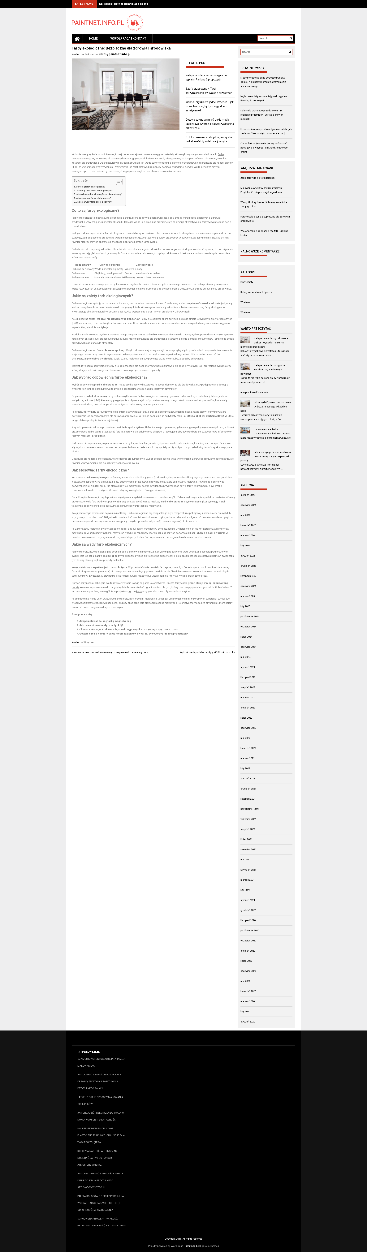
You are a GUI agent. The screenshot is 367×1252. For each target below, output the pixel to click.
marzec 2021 (247, 879)
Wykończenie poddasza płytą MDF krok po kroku (207, 652)
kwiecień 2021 (248, 869)
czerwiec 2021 (248, 849)
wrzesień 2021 (248, 819)
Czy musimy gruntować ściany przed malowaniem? (101, 1062)
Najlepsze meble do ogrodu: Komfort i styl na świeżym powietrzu (262, 369)
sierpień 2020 (247, 950)
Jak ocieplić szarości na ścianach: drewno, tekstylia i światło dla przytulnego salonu (99, 1081)
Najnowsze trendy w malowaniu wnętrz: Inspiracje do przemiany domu (110, 652)
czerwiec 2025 (248, 586)
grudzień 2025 (248, 565)
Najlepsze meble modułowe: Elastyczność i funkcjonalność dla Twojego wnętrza (101, 1135)
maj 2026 (245, 515)
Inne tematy (246, 282)
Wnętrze (89, 642)
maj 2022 (245, 738)
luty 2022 (245, 768)
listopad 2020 (248, 920)
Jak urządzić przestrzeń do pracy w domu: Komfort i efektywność (100, 1116)
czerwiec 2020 (248, 971)
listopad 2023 (248, 677)
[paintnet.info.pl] (77, 38)
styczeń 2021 (247, 900)
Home (93, 38)
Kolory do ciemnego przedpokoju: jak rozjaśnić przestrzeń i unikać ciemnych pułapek (261, 114)
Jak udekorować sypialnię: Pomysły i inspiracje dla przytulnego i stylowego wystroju (100, 1180)
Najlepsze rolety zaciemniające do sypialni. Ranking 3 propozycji (140, 3)
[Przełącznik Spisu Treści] (117, 182)
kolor (139, 591)
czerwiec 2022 (248, 727)
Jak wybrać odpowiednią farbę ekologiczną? (99, 194)
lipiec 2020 (246, 960)
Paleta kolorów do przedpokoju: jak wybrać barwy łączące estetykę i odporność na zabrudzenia (101, 1203)
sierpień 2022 (247, 707)
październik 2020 (249, 930)
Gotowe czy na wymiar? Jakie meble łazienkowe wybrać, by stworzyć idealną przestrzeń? (210, 124)
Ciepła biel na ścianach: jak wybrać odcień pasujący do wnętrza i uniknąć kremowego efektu (264, 147)
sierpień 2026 (247, 494)
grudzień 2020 (248, 910)
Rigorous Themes (209, 1246)
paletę (75, 587)
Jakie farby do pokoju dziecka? (257, 177)
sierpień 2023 (247, 687)
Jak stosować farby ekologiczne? (93, 198)
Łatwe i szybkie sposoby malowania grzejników (100, 1100)
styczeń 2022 (247, 778)
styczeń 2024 (247, 667)
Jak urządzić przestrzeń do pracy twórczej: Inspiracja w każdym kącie (265, 406)
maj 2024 (245, 657)
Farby (221, 154)
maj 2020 (245, 981)
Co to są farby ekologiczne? (90, 186)
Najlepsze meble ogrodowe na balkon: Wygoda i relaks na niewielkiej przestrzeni (264, 342)
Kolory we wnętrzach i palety (256, 292)
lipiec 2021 (246, 839)
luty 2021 (245, 889)
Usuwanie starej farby (266, 429)
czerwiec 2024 (248, 646)
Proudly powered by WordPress (165, 1246)
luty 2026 (245, 545)
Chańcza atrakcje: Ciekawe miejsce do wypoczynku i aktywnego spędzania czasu (128, 629)
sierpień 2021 (247, 829)
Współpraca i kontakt (128, 38)
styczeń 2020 (247, 1021)
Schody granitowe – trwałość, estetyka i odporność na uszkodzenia (101, 1222)
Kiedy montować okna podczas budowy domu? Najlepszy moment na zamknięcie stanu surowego (263, 82)
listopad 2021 (248, 798)
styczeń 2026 (247, 555)
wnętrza (140, 171)
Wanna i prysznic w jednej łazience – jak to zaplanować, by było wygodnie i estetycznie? (210, 106)
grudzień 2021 (248, 788)
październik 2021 (249, 808)
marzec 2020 (247, 1001)
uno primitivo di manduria (254, 392)
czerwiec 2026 (248, 505)
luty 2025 (245, 606)
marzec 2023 (247, 697)
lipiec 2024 (246, 636)
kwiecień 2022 (248, 748)
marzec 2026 (247, 535)
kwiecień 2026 (248, 525)
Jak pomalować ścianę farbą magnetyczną (105, 621)
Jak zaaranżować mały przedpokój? (101, 625)
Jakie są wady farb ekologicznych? (94, 201)
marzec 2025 (247, 596)
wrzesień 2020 (248, 940)
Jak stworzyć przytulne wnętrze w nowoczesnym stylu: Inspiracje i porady (265, 456)
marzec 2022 (247, 758)
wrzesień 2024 (248, 626)
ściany (138, 269)
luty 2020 (245, 1011)
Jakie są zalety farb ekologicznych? (94, 190)
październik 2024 (249, 616)
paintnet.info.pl (119, 54)
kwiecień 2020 (248, 991)
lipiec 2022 (246, 717)
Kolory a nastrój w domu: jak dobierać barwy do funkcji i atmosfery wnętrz (97, 1158)
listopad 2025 (248, 575)
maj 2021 (245, 859)
